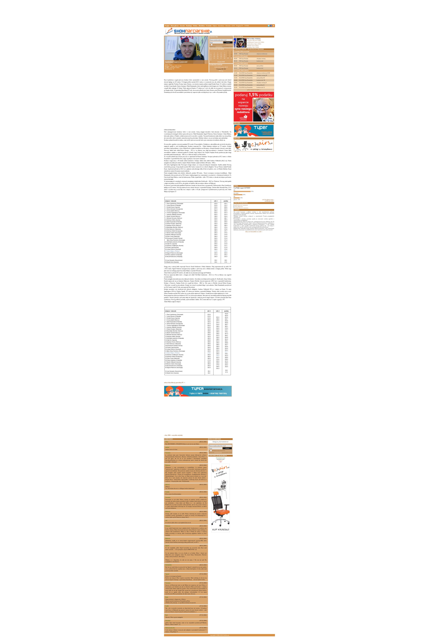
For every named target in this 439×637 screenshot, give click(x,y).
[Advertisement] (219, 11)
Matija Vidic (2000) (254, 47)
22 (228, 56)
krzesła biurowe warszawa (241, 208)
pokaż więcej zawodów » (254, 89)
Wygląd (167, 26)
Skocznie (227, 26)
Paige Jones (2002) (254, 45)
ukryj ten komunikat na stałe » (253, 231)
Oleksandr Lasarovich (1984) (256, 42)
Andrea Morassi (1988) (255, 40)
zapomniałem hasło (227, 46)
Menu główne (175, 26)
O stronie (208, 26)
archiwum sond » (269, 201)
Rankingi (189, 26)
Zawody (182, 26)
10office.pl (226, 635)
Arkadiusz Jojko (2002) (255, 44)
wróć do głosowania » (268, 199)
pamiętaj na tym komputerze (219, 44)
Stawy (170, 64)
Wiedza (195, 26)
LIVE (233, 26)
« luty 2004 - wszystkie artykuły (173, 435)
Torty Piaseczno (238, 206)
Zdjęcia (215, 26)
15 (228, 54)
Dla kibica (202, 26)
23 (231, 56)
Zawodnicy (221, 26)
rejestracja (213, 46)
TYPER (246, 26)
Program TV (239, 26)
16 (231, 54)
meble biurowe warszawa (241, 205)
